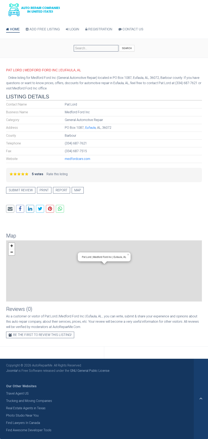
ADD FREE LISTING (44, 29)
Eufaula (90, 128)
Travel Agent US (17, 393)
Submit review (21, 190)
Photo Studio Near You (22, 415)
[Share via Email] (10, 209)
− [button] (11, 252)
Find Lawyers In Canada (23, 423)
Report (61, 190)
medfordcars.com (77, 159)
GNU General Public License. (90, 371)
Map (77, 190)
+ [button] (11, 245)
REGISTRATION (99, 29)
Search (127, 48)
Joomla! (12, 371)
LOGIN (74, 29)
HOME (14, 29)
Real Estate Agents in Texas (26, 408)
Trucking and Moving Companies (29, 401)
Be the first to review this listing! (42, 335)
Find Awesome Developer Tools (28, 430)
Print (44, 190)
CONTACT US (132, 29)
